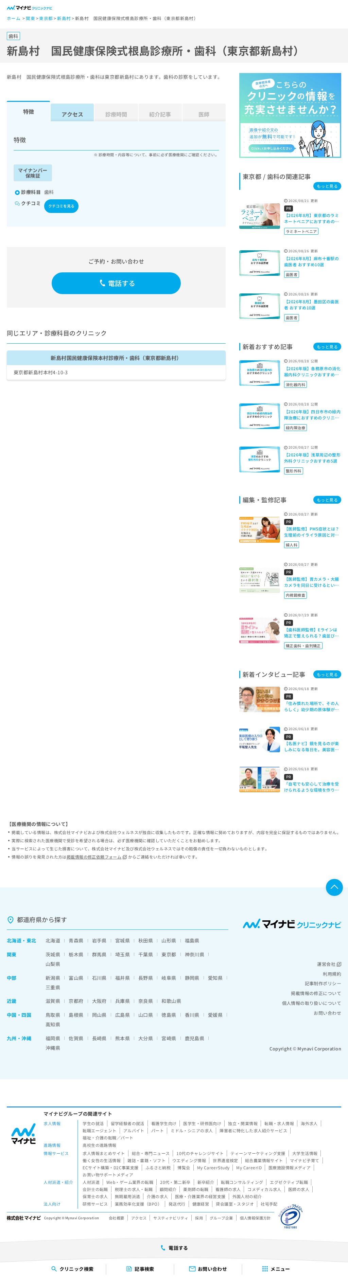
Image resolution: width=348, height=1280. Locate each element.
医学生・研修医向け (202, 1123)
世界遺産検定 (225, 1160)
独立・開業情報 (243, 1123)
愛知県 (215, 977)
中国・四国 (19, 1014)
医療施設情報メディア (289, 1167)
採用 (199, 1218)
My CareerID (249, 1167)
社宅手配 (269, 1204)
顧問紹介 (168, 1189)
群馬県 (99, 954)
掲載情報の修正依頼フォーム (94, 857)
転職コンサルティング (242, 1182)
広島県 (122, 1014)
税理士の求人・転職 (134, 1189)
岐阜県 (168, 977)
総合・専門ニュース (151, 1153)
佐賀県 (76, 1038)
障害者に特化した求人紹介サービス (253, 1130)
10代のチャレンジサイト (200, 1153)
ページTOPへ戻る (334, 887)
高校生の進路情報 (99, 1145)
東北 (31, 940)
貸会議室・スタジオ (235, 1204)
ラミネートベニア (301, 231)
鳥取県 (53, 1014)
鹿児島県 (195, 1038)
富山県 (76, 977)
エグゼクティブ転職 (289, 1182)
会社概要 (116, 1218)
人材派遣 (91, 1182)
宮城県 (122, 940)
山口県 (145, 1014)
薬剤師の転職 (196, 1189)
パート (157, 1130)
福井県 (122, 977)
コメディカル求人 (264, 1189)
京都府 (76, 1000)
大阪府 (99, 1000)
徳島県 (168, 1014)
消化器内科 (295, 384)
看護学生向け (164, 1123)
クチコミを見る (61, 206)
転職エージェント (99, 1130)
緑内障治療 (295, 427)
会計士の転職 (95, 1189)
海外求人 (309, 1123)
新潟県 (53, 977)
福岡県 (53, 1038)
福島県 (192, 940)
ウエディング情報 (189, 1160)
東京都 (168, 954)
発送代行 (177, 1204)
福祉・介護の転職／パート (108, 1137)
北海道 (14, 940)
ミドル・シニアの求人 (192, 1130)
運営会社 (326, 964)
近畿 (12, 1000)
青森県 (76, 940)
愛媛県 (215, 1014)
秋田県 (145, 940)
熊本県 (122, 1038)
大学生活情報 (305, 1153)
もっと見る (327, 186)
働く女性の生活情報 (102, 1160)
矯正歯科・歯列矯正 (303, 645)
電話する (122, 283)
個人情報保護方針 (255, 1218)
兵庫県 (122, 1000)
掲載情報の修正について (316, 993)
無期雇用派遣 (127, 1196)
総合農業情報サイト (264, 1160)
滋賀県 (53, 1000)
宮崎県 (168, 1038)
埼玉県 (122, 954)
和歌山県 (171, 1000)
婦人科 (291, 544)
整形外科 (293, 470)
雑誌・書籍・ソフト (146, 1160)
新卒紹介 (205, 1182)
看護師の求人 (228, 1189)
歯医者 (291, 274)
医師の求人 (298, 1189)
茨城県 (53, 954)
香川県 (192, 1014)
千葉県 (145, 954)
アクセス (72, 114)
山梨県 (53, 963)
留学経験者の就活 (127, 1123)
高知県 (53, 1024)
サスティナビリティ (170, 1218)
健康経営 (200, 1204)
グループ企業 (221, 1218)
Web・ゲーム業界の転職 (129, 1182)
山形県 (168, 940)
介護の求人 (157, 1196)
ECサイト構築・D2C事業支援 (110, 1167)
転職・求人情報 (279, 1123)
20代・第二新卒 (175, 1182)
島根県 (76, 1014)
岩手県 (99, 940)
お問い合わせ (327, 1013)
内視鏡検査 (295, 595)
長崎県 (99, 1038)
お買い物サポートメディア (108, 1174)
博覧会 (183, 1167)
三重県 (53, 987)
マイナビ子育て (304, 1160)
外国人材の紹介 (247, 1196)
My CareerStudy (213, 1167)
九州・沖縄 (19, 1038)
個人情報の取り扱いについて (311, 1003)
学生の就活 (93, 1123)
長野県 (145, 977)
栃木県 (76, 954)
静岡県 (192, 977)
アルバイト (133, 1130)
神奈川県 (195, 954)
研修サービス (95, 1204)
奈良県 (145, 1000)
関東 (12, 954)
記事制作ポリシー (323, 983)
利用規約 (332, 974)
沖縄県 (53, 1047)
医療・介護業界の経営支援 (200, 1196)
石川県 (99, 977)
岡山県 (99, 1014)
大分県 (145, 1038)
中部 (12, 977)
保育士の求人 (95, 1196)
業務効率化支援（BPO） (138, 1204)
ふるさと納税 (158, 1167)
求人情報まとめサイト (104, 1153)
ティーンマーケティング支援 (257, 1153)
